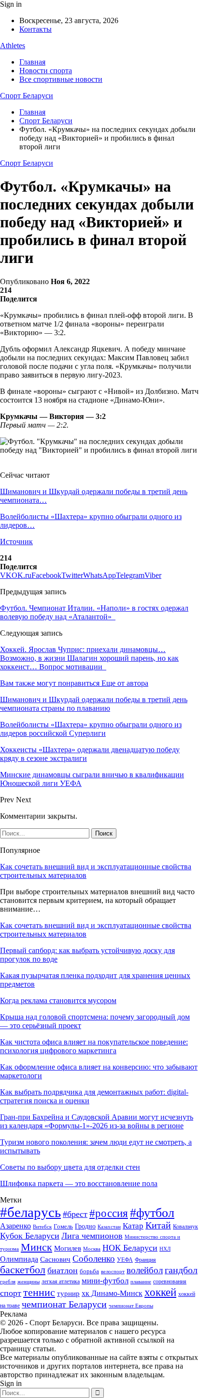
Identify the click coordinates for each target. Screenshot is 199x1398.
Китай (158, 1225)
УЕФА (125, 1259)
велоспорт (113, 1271)
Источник (16, 541)
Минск (36, 1247)
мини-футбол (105, 1280)
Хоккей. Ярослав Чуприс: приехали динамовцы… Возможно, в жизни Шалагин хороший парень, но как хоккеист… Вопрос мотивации (89, 658)
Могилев (67, 1248)
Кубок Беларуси (29, 1236)
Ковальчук (185, 1226)
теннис (39, 1292)
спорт (10, 1293)
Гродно (85, 1226)
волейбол (145, 1270)
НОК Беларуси (129, 1248)
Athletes (12, 45)
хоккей (160, 1292)
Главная (32, 62)
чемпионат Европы (131, 1305)
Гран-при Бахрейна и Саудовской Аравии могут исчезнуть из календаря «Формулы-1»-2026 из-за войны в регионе (96, 1121)
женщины (28, 1281)
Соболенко (93, 1259)
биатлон (62, 1270)
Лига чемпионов (92, 1236)
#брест (75, 1214)
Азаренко (15, 1226)
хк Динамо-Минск (112, 1293)
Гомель (63, 1226)
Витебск (42, 1226)
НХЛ (165, 1249)
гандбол (181, 1270)
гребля (7, 1281)
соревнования (169, 1281)
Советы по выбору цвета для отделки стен (70, 1167)
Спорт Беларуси (26, 95)
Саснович (55, 1259)
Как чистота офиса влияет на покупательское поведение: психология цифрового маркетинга (94, 1046)
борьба (89, 1271)
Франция (145, 1260)
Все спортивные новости (60, 79)
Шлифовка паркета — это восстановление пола (78, 1183)
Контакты (35, 29)
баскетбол (22, 1270)
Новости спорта (45, 70)
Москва (91, 1249)
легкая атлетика (61, 1281)
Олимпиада (19, 1259)
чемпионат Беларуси (64, 1304)
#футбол (152, 1213)
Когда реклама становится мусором (58, 1000)
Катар (133, 1225)
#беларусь (30, 1212)
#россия (108, 1213)
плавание (140, 1281)
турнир (68, 1293)
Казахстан (109, 1226)
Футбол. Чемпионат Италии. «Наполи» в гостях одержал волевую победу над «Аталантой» (94, 612)
